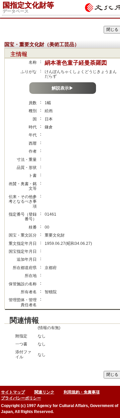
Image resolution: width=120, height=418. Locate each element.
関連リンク (44, 392)
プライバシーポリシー (21, 398)
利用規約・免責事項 (82, 392)
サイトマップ (13, 392)
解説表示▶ (62, 88)
